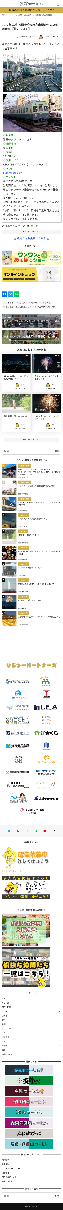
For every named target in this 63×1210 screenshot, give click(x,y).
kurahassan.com (12, 172)
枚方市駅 (46, 302)
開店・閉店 (6, 1007)
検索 (57, 451)
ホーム (4, 998)
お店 (4, 1020)
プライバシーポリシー (11, 1168)
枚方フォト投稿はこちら (31, 238)
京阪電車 (9, 302)
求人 (4, 1041)
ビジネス (5, 1037)
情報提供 (5, 1159)
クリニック (6, 1028)
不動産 (4, 1045)
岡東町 (33, 302)
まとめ (4, 1015)
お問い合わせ (7, 1054)
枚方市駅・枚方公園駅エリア (18, 306)
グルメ (4, 1011)
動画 (4, 1024)
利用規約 (5, 1164)
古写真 (22, 302)
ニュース (5, 1003)
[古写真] (32, 71)
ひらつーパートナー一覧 (12, 871)
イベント (5, 1032)
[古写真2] (32, 111)
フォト (59, 37)
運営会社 (5, 1172)
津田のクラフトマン (46, 306)
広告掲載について (9, 1177)
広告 (4, 1050)
